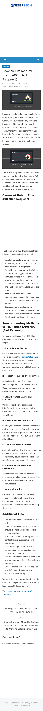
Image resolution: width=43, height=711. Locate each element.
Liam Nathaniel (10, 84)
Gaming (6, 66)
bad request (15, 591)
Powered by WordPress (30, 703)
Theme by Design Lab (22, 706)
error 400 (28, 591)
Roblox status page (29, 357)
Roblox (8, 594)
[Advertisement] (21, 33)
